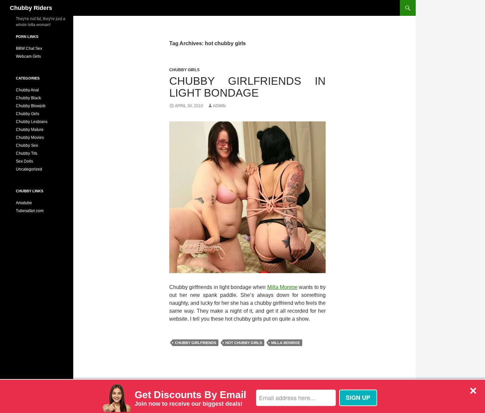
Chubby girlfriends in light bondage (247, 87)
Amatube (24, 203)
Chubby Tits (26, 153)
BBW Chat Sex (29, 48)
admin (219, 106)
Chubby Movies (30, 137)
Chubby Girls (184, 70)
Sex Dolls (24, 161)
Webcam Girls (28, 56)
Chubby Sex (27, 145)
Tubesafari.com (30, 210)
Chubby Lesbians (32, 121)
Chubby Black (28, 98)
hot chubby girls (243, 343)
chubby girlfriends (195, 343)
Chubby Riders (31, 8)
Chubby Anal (27, 90)
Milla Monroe (282, 287)
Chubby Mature (30, 129)
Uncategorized (29, 169)
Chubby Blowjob (31, 106)
